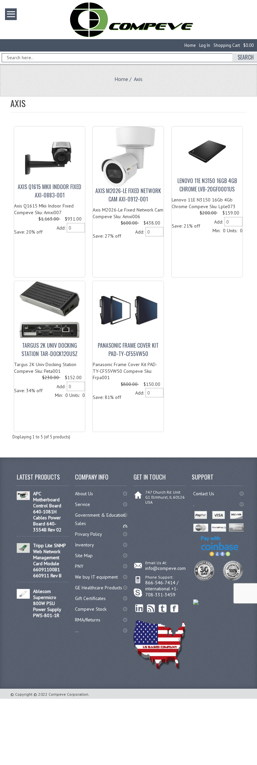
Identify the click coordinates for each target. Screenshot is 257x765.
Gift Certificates (90, 598)
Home (190, 45)
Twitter (163, 608)
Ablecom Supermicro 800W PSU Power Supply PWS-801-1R (47, 603)
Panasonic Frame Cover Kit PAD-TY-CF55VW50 (128, 349)
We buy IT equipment (96, 577)
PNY (79, 566)
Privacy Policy (88, 534)
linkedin (139, 608)
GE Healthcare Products (98, 588)
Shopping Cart (226, 45)
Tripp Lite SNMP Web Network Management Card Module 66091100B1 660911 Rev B (49, 560)
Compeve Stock (90, 609)
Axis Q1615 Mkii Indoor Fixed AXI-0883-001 (49, 191)
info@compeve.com (165, 568)
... (77, 630)
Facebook (174, 608)
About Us (84, 494)
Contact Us (203, 494)
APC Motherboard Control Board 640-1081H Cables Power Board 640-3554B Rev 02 (47, 512)
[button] (256, 764)
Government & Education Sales (100, 519)
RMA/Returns (87, 620)
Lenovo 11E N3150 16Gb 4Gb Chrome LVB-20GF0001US (207, 185)
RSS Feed (151, 608)
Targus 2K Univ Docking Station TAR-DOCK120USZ (49, 349)
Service (82, 504)
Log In (204, 45)
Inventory (84, 545)
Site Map (84, 555)
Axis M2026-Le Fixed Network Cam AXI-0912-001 (128, 195)
